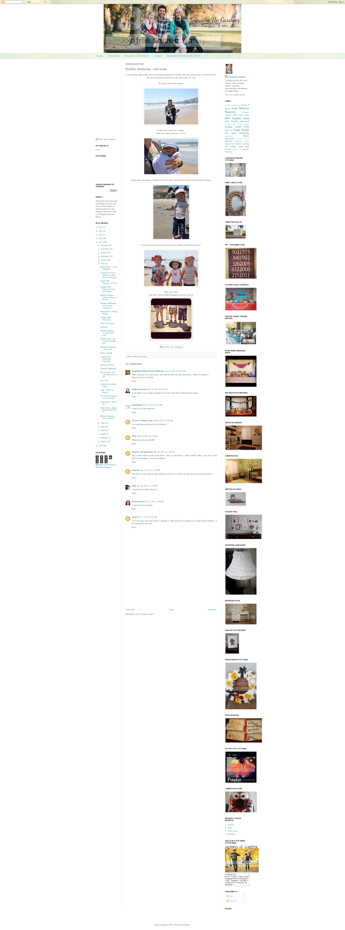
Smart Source (232, 831)
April (103, 430)
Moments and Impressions (142, 451)
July (103, 263)
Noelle (245, 130)
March (103, 434)
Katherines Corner (139, 389)
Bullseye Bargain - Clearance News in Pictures (108, 297)
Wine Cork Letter (107, 323)
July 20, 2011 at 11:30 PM (147, 485)
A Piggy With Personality (105, 318)
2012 (101, 238)
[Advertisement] (171, 588)
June (103, 423)
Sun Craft (104, 380)
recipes (157, 56)
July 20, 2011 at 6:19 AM (152, 405)
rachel (134, 517)
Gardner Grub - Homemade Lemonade (106, 358)
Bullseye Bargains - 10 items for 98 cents (107, 332)
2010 (101, 445)
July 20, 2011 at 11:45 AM (164, 452)
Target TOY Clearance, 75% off (108, 282)
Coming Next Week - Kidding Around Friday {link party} (108, 275)
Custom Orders (244, 115)
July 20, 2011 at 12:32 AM (175, 371)
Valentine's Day (237, 149)
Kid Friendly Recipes (241, 124)
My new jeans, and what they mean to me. (108, 374)
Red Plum (231, 834)
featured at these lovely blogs (183, 56)
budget (235, 108)
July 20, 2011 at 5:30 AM (157, 389)
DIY (227, 118)
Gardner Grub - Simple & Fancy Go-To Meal (107, 289)
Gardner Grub (240, 118)
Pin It (98, 149)
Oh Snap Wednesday (237, 132)
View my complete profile (235, 94)
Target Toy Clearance (233, 143)
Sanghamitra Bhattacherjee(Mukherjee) (148, 370)
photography (230, 138)
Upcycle (228, 149)
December (105, 245)
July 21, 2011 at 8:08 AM (154, 501)
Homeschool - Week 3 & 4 (108, 403)
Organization (229, 136)
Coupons (230, 824)
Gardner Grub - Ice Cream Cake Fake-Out (108, 341)
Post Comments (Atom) (145, 614)
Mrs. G (228, 130)
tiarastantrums (138, 501)
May (103, 426)
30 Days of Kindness (232, 105)
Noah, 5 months (106, 353)
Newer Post (130, 609)
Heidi (134, 485)
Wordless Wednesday (139, 356)
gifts (227, 121)
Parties (246, 135)
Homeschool (244, 121)
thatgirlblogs (137, 404)
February (104, 437)
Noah (236, 130)
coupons (228, 115)
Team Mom (244, 146)
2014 (101, 231)
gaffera (171, 924)
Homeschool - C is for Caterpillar (108, 267)
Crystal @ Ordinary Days (142, 420)
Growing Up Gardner (236, 77)
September (105, 256)
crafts (234, 114)
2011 (101, 242)
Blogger (187, 924)
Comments (232, 900)
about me (113, 56)
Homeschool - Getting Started (108, 312)
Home (171, 609)
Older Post (212, 609)
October (104, 252)
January (104, 441)
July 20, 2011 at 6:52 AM (147, 436)
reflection (228, 141)
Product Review (243, 139)
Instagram (228, 124)
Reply (134, 381)
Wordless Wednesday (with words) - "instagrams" (108, 305)
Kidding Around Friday (237, 126)
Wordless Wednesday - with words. (108, 348)
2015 (101, 227)
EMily (134, 436)
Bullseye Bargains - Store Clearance (107, 417)
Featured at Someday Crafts (108, 385)
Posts (230, 896)
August (104, 260)
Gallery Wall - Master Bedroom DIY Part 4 (108, 410)
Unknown (136, 470)
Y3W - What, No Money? (107, 391)
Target (229, 827)
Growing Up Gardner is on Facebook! (108, 397)
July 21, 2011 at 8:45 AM (147, 517)
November (105, 249)
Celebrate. (104, 327)
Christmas (245, 112)
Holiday (234, 121)
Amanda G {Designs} (136, 56)
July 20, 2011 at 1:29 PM (150, 470)
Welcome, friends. (107, 364)
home (99, 56)
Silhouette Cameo (242, 141)
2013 (101, 234)
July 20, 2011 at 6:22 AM (163, 420)
